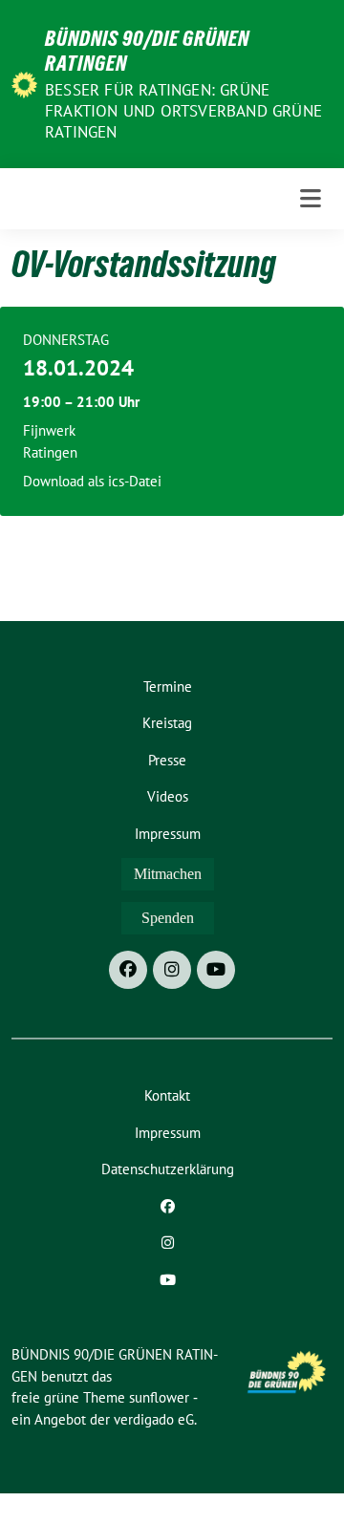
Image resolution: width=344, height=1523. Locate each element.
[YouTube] (216, 970)
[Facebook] (128, 970)
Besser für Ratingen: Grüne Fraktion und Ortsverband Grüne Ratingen (183, 110)
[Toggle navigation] (311, 199)
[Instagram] (172, 970)
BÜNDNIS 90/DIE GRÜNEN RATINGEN (147, 50)
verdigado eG (154, 1419)
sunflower (159, 1397)
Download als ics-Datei (92, 481)
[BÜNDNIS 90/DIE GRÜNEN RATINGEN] (24, 84)
